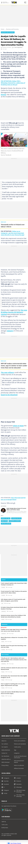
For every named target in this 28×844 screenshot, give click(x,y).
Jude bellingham (5, 523)
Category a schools (14, 520)
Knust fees (4, 520)
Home (2, 29)
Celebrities (3, 611)
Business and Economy (12, 29)
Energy (3, 94)
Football (3, 587)
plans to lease (18, 426)
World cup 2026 (5, 518)
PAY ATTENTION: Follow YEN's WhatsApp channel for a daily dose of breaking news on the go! (13, 83)
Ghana (2, 641)
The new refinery (7, 372)
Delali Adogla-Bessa (18, 47)
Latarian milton (16, 518)
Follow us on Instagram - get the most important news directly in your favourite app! (12, 233)
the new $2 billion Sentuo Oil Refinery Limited (14, 312)
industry (10, 331)
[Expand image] (26, 133)
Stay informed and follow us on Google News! (13, 498)
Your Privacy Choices (15, 843)
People (2, 619)
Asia (2, 603)
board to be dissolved (9, 395)
